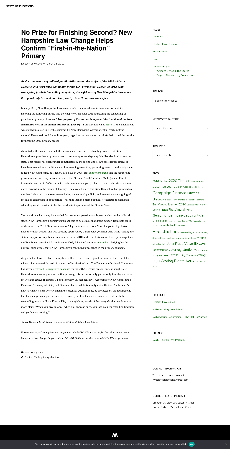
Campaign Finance (169, 192)
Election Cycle (32, 357)
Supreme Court (183, 238)
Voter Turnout (201, 250)
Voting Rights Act (176, 260)
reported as (103, 242)
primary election (50, 357)
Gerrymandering (166, 215)
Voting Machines (187, 255)
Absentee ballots (197, 181)
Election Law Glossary (165, 43)
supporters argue (98, 172)
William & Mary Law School (168, 309)
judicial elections (161, 221)
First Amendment (180, 209)
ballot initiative (197, 187)
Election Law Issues (164, 301)
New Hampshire (34, 352)
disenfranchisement (195, 199)
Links (155, 58)
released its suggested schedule (52, 268)
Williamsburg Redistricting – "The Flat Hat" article (180, 316)
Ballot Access (183, 186)
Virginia (202, 237)
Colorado (166, 200)
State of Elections (20, 6)
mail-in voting (175, 221)
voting (155, 255)
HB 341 (110, 124)
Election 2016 (177, 204)
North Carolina (159, 225)
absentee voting (164, 186)
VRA (194, 261)
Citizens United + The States (173, 70)
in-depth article (191, 215)
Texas (193, 238)
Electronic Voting (193, 205)
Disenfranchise (177, 199)
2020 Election (179, 181)
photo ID (170, 225)
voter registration (181, 249)
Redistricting (165, 231)
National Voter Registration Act (193, 221)
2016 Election (160, 181)
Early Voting (160, 204)
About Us (158, 36)
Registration (194, 232)
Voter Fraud (175, 244)
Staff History (160, 51)
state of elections (167, 238)
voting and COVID (168, 255)
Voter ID (191, 243)
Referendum (183, 232)
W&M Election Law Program (169, 339)
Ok (191, 444)
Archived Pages (161, 66)
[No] (226, 444)
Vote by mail (159, 243)
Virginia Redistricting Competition (175, 75)
